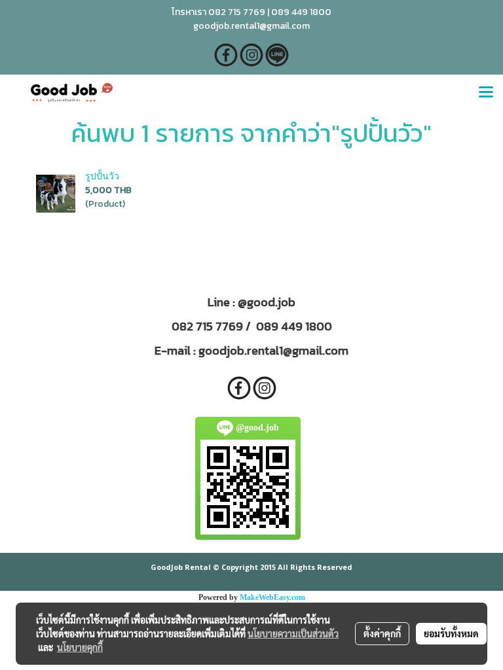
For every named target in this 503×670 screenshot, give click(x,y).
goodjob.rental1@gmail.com (273, 350)
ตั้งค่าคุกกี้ (382, 633)
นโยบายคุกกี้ (80, 647)
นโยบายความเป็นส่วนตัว (293, 633)
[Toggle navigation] (486, 93)
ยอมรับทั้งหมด (451, 633)
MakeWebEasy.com (272, 597)
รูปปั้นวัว (102, 176)
